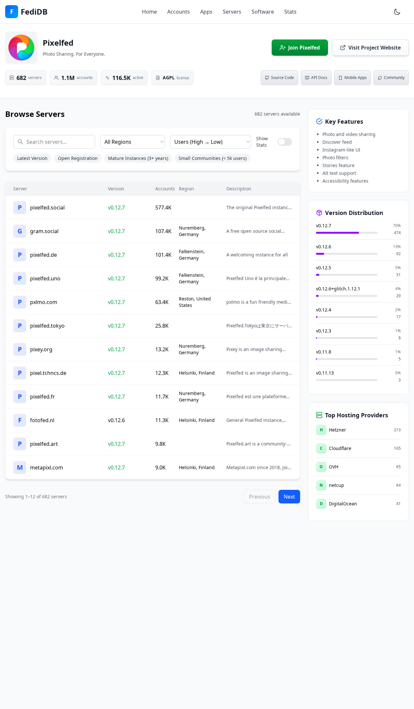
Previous (259, 496)
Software (263, 11)
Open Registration (78, 158)
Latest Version (32, 158)
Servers (232, 11)
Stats (290, 11)
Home (149, 11)
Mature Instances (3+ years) (138, 158)
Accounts (178, 11)
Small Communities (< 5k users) (212, 158)
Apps (206, 11)
